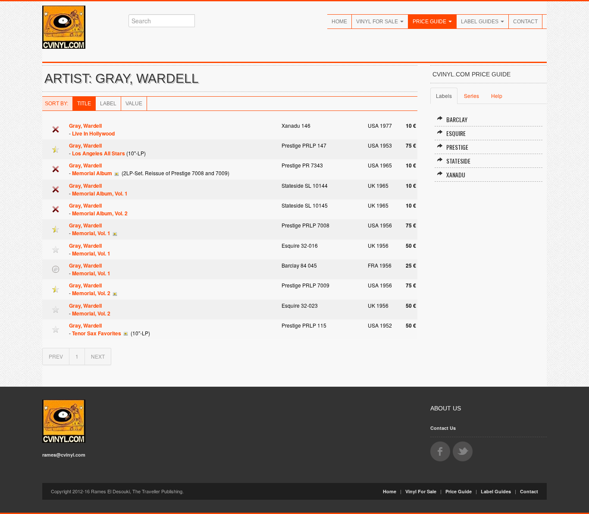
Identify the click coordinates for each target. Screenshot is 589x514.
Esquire (456, 133)
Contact (525, 22)
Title (84, 104)
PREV (56, 356)
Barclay (456, 119)
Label (108, 104)
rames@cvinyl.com (63, 454)
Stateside (458, 160)
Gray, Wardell (85, 125)
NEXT (98, 356)
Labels (444, 95)
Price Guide (430, 22)
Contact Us (443, 428)
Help (496, 95)
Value (133, 104)
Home (339, 22)
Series (471, 95)
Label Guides (480, 22)
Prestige (457, 146)
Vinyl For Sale (377, 22)
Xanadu (455, 174)
